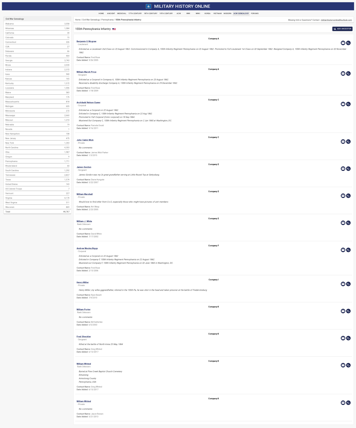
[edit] (348, 43)
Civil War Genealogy (91, 20)
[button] (172, 41)
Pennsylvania (107, 20)
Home (78, 20)
